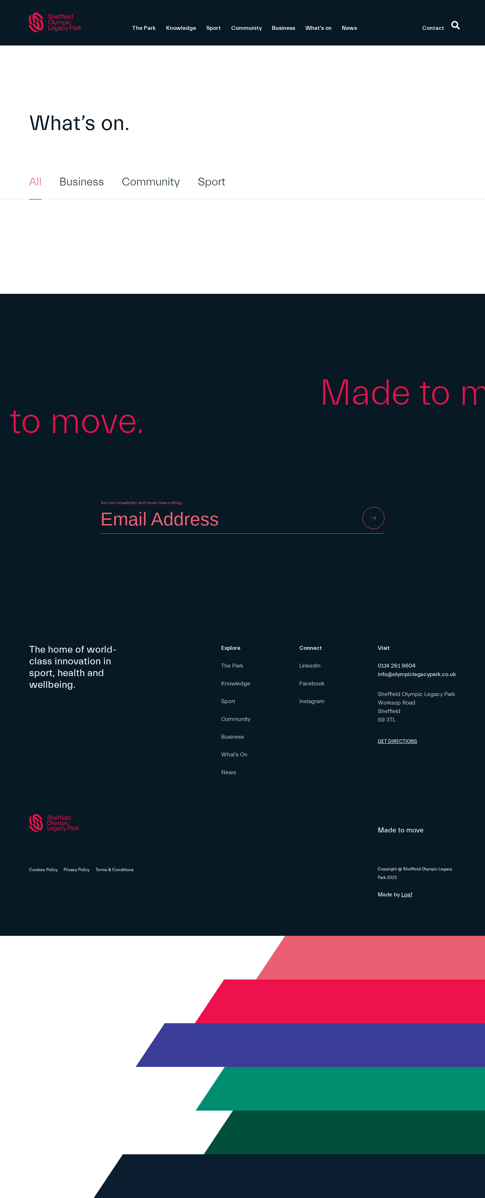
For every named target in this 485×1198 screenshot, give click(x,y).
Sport (213, 28)
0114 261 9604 (397, 666)
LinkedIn (310, 666)
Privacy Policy (76, 869)
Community (246, 28)
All (35, 182)
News (349, 28)
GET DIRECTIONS (397, 741)
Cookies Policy (43, 869)
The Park (144, 28)
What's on (318, 28)
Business (283, 28)
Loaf (406, 894)
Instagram (312, 701)
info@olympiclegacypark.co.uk (417, 674)
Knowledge (181, 28)
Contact (433, 28)
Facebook (312, 683)
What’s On (234, 754)
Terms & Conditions (114, 869)
